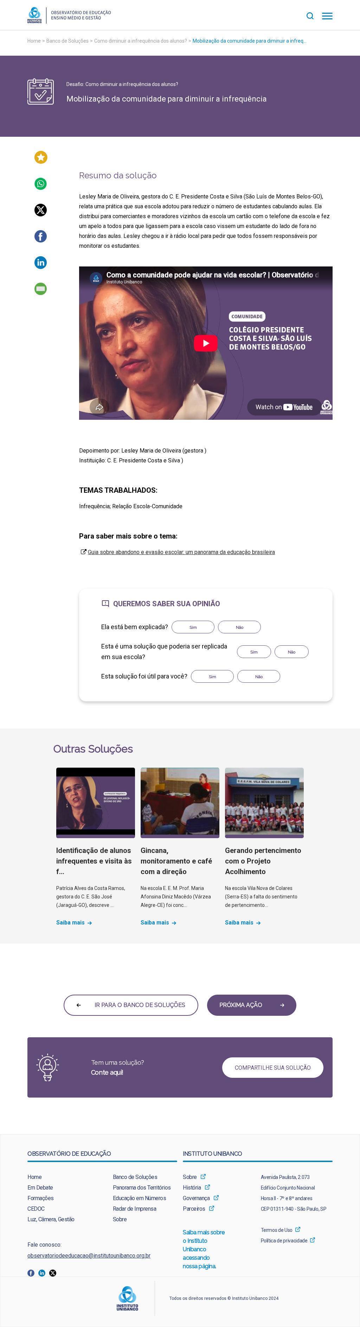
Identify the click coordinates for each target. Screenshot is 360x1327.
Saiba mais (70, 923)
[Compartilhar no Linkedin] (40, 267)
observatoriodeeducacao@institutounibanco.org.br (88, 1255)
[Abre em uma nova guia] (32, 1272)
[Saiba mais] (95, 803)
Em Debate (40, 1187)
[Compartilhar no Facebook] (40, 240)
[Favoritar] (40, 162)
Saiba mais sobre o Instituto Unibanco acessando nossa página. (204, 1249)
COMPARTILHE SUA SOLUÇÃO (273, 1067)
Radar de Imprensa (134, 1208)
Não (239, 627)
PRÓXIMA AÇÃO (241, 1005)
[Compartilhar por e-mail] (40, 293)
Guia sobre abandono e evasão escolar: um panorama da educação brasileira (181, 552)
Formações (40, 1198)
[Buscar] (314, 15)
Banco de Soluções (67, 41)
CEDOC (36, 1208)
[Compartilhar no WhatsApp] (40, 188)
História (192, 1187)
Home (34, 41)
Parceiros (194, 1208)
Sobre (120, 1219)
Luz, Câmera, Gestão (51, 1219)
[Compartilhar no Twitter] (40, 214)
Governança (196, 1198)
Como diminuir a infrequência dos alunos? (140, 41)
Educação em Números (139, 1198)
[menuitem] (59, 1177)
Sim (193, 627)
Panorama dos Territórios (142, 1187)
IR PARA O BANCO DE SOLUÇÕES (139, 1005)
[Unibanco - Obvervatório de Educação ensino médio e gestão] (69, 21)
